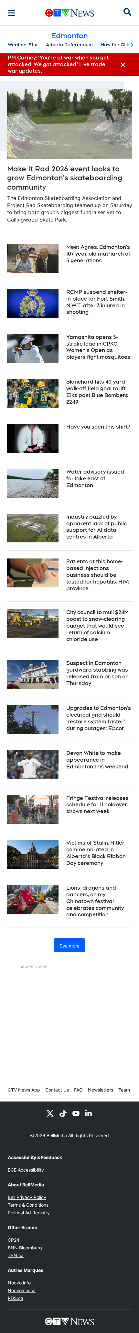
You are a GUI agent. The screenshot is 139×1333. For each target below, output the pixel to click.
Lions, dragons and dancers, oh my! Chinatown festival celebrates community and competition (95, 901)
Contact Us (57, 1090)
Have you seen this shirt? (98, 427)
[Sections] (11, 12)
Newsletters (100, 1090)
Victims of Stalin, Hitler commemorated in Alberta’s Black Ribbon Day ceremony (96, 853)
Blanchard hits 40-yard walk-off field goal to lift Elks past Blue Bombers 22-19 (97, 392)
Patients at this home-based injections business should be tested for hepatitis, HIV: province (97, 574)
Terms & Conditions (28, 1205)
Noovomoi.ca (22, 1290)
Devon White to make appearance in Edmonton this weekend (97, 760)
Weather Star (23, 44)
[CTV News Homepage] (69, 13)
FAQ (78, 1090)
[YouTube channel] (76, 1113)
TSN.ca (16, 1255)
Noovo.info (19, 1282)
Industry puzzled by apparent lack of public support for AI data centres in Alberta (96, 527)
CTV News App (24, 1090)
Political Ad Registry (29, 1212)
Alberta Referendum (69, 44)
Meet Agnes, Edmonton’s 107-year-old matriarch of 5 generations (98, 254)
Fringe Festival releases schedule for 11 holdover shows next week (97, 805)
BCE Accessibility (26, 1170)
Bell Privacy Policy (27, 1197)
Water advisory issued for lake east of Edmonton (95, 478)
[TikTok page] (63, 1113)
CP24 (13, 1240)
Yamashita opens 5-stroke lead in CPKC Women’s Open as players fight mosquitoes (98, 347)
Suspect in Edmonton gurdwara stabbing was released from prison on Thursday (97, 673)
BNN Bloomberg (25, 1247)
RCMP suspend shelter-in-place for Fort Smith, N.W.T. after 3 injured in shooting (96, 302)
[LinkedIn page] (89, 1113)
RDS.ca (15, 1298)
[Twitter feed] (50, 1113)
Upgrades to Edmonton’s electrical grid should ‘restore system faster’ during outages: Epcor (98, 718)
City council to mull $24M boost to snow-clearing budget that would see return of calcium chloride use (97, 625)
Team (124, 1090)
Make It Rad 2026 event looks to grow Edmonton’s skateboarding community (64, 178)
